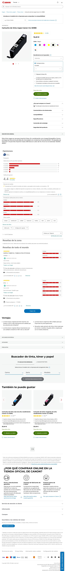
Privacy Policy (19, 551)
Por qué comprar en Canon (51, 496)
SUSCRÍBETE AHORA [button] (8, 526)
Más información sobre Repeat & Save (43, 85)
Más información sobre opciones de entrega (10, 497)
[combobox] (32, 6)
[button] (56, 20)
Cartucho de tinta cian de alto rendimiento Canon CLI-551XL (16, 412)
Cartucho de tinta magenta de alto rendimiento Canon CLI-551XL (45, 412)
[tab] (25, 361)
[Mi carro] (57, 2)
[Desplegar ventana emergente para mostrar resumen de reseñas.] (15, 416)
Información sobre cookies (33, 551)
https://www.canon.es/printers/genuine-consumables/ (44, 464)
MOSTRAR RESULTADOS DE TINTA (33, 379)
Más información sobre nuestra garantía (30, 497)
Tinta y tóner (20, 12)
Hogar (3, 12)
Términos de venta (7, 551)
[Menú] (61, 2)
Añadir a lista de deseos (40, 98)
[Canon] (6, 2)
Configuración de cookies (50, 551)
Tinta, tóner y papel (11, 12)
